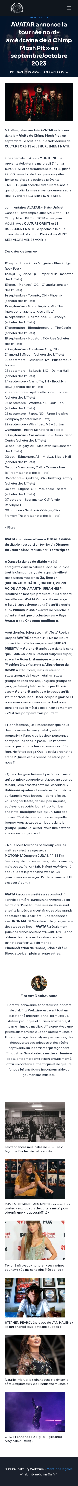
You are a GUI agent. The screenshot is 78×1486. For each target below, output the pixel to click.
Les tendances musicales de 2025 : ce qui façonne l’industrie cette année (36, 1149)
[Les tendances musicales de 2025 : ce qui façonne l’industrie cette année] (39, 1122)
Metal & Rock (39, 17)
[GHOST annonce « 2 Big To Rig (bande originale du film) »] (39, 1412)
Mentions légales (60, 1469)
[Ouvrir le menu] (69, 8)
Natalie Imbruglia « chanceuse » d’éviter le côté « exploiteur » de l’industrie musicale (36, 1382)
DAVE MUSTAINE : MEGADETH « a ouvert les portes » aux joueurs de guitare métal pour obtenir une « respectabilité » (37, 1208)
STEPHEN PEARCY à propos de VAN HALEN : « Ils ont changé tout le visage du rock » (39, 1325)
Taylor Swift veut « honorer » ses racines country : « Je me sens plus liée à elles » (34, 1267)
